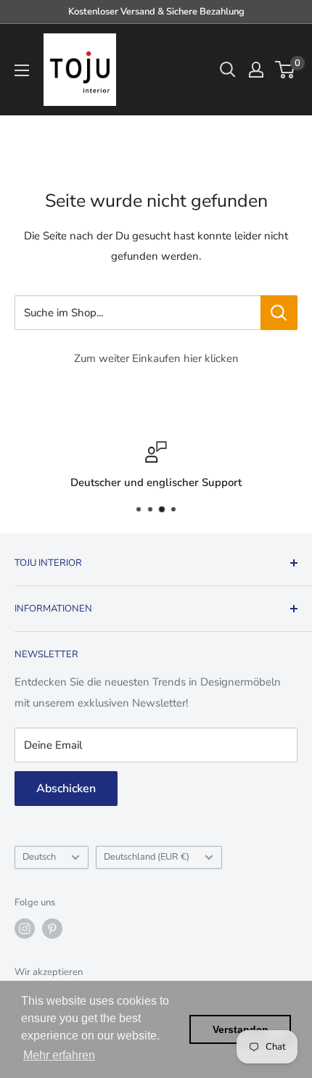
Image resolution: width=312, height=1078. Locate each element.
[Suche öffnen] (228, 70)
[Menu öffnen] (22, 70)
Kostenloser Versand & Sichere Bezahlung (156, 11)
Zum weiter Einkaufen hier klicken (156, 358)
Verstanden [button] (240, 1029)
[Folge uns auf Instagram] (25, 928)
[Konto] (256, 70)
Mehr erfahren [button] (59, 1055)
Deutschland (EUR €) (146, 856)
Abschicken (66, 789)
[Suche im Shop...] (278, 312)
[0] (285, 69)
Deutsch (39, 856)
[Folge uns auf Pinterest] (52, 928)
